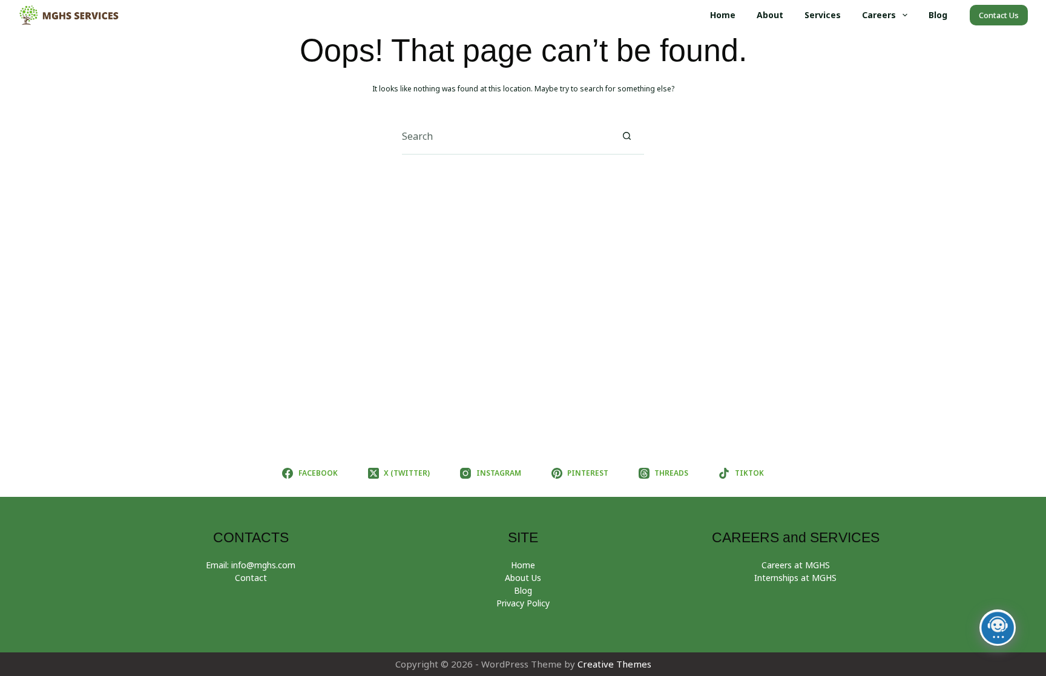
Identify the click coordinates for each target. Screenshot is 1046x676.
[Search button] (626, 136)
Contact (251, 577)
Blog (938, 15)
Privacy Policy (523, 603)
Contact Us (999, 15)
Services (822, 15)
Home (722, 15)
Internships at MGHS (795, 577)
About (770, 15)
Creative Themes (614, 664)
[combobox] (505, 136)
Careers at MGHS (795, 565)
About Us (523, 577)
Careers (879, 15)
